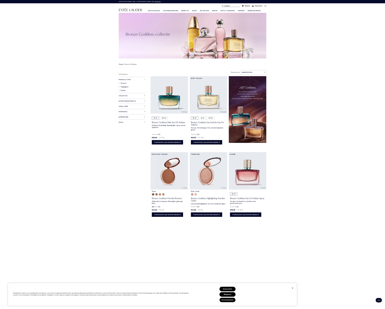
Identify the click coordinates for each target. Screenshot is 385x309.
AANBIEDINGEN (254, 11)
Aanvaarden (227, 289)
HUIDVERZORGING (170, 11)
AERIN (214, 11)
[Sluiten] (292, 288)
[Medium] (163, 194)
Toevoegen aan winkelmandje (167, 142)
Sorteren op (235, 72)
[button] (379, 300)
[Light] (160, 194)
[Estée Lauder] (130, 9)
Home (121, 64)
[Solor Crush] (192, 194)
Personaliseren (227, 300)
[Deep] (153, 194)
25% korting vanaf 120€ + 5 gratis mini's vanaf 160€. (140, 1)
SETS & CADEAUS (228, 11)
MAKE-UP (185, 11)
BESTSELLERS (154, 11)
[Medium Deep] (156, 194)
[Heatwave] (195, 194)
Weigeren (227, 294)
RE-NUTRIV (204, 11)
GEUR (194, 11)
